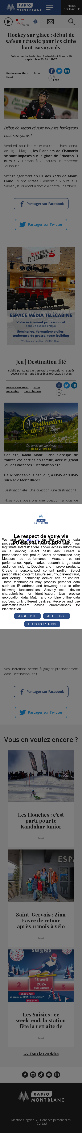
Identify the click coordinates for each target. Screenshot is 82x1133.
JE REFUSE (56, 615)
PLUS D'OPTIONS (42, 623)
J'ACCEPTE (27, 615)
